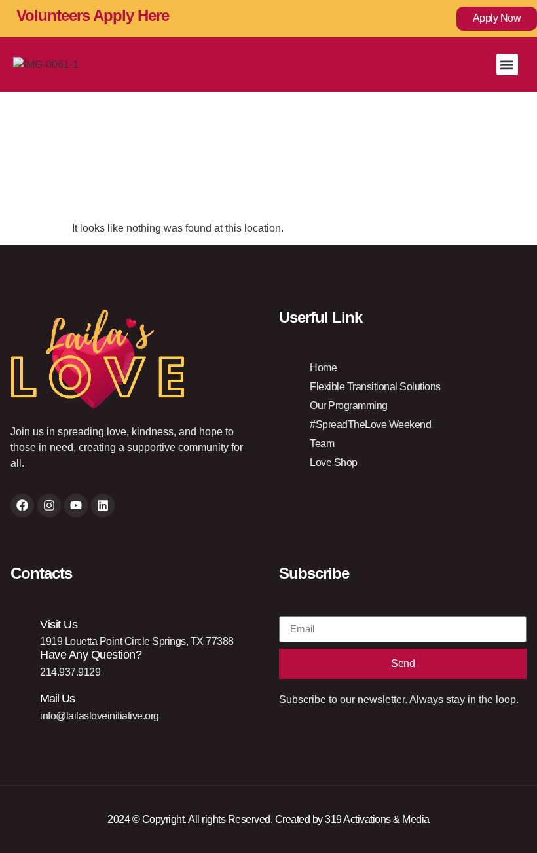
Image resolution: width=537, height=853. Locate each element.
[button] (507, 64)
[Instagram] (49, 505)
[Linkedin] (103, 505)
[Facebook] (22, 505)
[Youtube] (76, 505)
